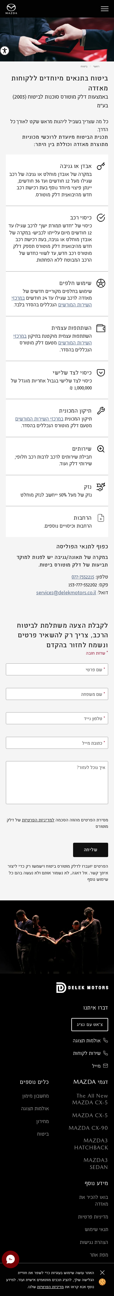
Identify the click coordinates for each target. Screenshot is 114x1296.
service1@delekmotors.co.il (66, 593)
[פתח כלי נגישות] (4, 50)
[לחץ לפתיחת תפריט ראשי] (104, 8)
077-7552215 (83, 577)
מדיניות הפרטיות (50, 1286)
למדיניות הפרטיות (38, 820)
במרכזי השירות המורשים (39, 419)
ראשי (96, 66)
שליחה (91, 849)
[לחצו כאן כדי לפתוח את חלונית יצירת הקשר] (10, 1259)
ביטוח (84, 66)
